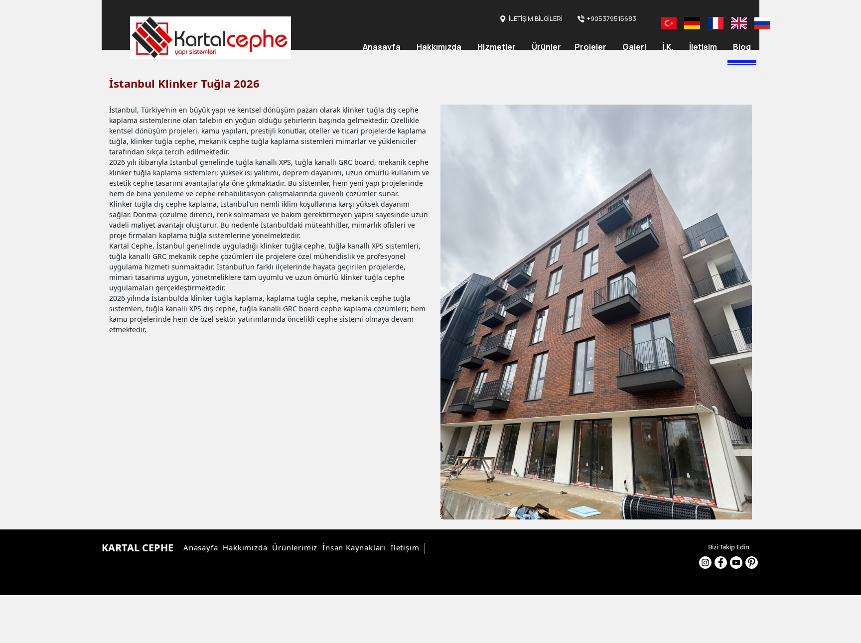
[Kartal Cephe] (210, 37)
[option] (596, 312)
